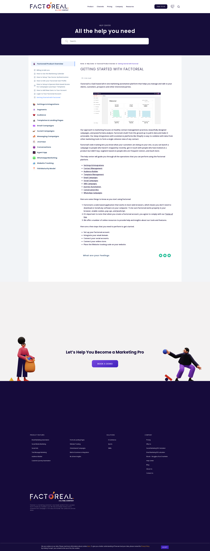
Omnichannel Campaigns (77, 448)
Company (119, 6)
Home (82, 64)
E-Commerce (112, 440)
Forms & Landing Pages (77, 440)
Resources (130, 6)
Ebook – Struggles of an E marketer (157, 456)
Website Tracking (75, 444)
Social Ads (35, 448)
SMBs (109, 448)
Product (91, 6)
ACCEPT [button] (164, 547)
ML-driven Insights (75, 456)
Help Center (90, 64)
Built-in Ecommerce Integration (79, 452)
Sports (110, 444)
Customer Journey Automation (41, 461)
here (89, 546)
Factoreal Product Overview (106, 64)
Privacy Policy (145, 546)
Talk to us (161, 6)
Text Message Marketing (39, 452)
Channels (100, 6)
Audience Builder (37, 456)
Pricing (109, 6)
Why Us (148, 444)
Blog (147, 465)
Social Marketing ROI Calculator (156, 448)
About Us (149, 469)
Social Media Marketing (39, 444)
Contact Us (172, 6)
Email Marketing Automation (40, 440)
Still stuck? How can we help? (80, 267)
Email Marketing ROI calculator (155, 452)
